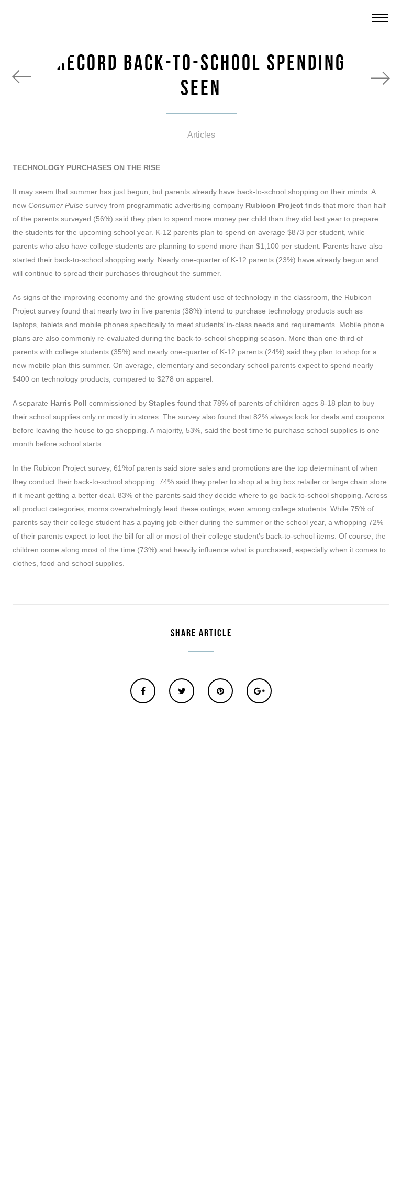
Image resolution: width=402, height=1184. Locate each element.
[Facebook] (142, 690)
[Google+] (259, 690)
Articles (201, 134)
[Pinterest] (220, 690)
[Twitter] (181, 690)
